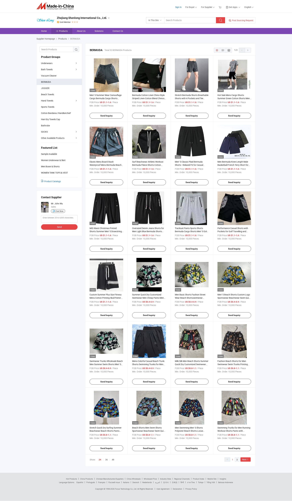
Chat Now (59, 211)
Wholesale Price (150, 479)
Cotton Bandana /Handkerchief (56, 113)
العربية (157, 482)
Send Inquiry (106, 115)
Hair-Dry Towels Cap (50, 119)
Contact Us (118, 30)
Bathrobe (45, 125)
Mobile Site (211, 479)
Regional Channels (182, 479)
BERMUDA (46, 81)
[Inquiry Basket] (220, 7)
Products (63, 30)
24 (100, 459)
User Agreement (163, 489)
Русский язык (114, 482)
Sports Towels (47, 106)
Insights (223, 479)
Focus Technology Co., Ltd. (126, 489)
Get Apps (233, 7)
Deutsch (135, 482)
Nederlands (147, 482)
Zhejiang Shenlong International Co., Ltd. (82, 17)
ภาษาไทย (191, 482)
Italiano (126, 482)
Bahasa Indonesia (225, 482)
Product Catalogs (52, 181)
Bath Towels (47, 69)
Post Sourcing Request (242, 20)
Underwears (46, 63)
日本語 (174, 482)
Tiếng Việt (211, 482)
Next (244, 459)
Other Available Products (52, 138)
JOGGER (45, 88)
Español (79, 482)
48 (113, 459)
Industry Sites (165, 479)
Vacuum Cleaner (49, 75)
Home (44, 30)
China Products (86, 479)
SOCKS (44, 131)
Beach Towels (47, 94)
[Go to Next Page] (248, 50)
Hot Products (71, 479)
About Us (81, 30)
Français (101, 482)
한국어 (166, 482)
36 (106, 459)
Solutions (99, 30)
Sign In (178, 7)
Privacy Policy (191, 489)
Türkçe (200, 482)
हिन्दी (182, 482)
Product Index (198, 479)
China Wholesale (134, 479)
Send (59, 226)
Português (90, 482)
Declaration (177, 489)
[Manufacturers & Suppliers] (56, 6)
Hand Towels (47, 100)
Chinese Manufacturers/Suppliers (109, 479)
